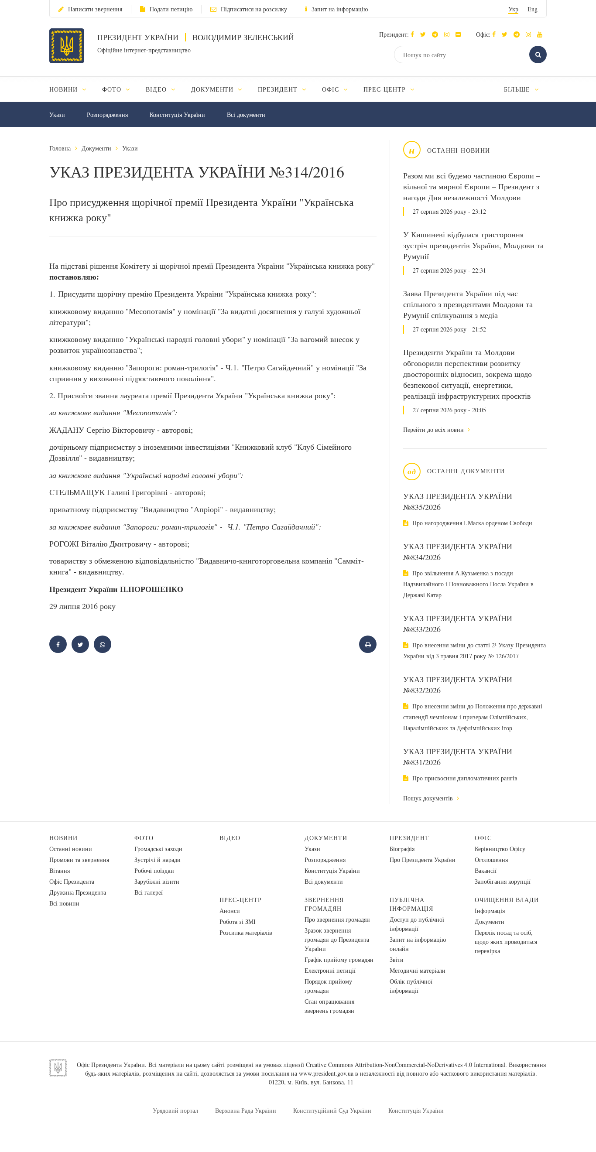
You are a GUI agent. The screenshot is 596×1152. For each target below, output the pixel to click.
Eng (532, 9)
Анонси (229, 910)
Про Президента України (423, 859)
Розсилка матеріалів (245, 932)
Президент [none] (279, 89)
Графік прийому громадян (339, 959)
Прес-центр (240, 900)
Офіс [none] (331, 89)
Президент (409, 838)
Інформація (490, 910)
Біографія (402, 848)
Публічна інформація (411, 904)
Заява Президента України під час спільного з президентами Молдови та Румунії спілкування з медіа (468, 304)
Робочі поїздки (154, 870)
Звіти (397, 959)
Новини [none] (64, 89)
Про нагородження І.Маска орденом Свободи (471, 523)
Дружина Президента (77, 892)
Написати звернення (95, 9)
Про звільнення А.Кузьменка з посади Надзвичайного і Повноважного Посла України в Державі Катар (468, 584)
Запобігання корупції (503, 881)
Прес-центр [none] (385, 89)
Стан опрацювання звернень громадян (329, 1006)
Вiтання (59, 870)
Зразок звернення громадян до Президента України (337, 939)
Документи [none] (213, 89)
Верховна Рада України (245, 1110)
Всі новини (64, 903)
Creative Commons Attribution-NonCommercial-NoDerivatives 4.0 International (405, 1064)
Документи (96, 148)
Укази (57, 114)
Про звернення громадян (337, 919)
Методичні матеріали (417, 970)
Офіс (483, 838)
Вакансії (486, 870)
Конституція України (177, 114)
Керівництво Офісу (500, 848)
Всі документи (246, 114)
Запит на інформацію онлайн (418, 944)
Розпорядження (107, 114)
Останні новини (70, 848)
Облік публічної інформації (411, 986)
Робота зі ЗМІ (237, 921)
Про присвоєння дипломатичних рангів (464, 778)
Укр (513, 9)
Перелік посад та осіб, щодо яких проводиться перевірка (506, 941)
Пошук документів (429, 798)
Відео (229, 838)
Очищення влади (507, 900)
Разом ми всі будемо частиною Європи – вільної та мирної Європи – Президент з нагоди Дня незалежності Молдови (471, 186)
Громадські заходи (158, 848)
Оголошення (491, 859)
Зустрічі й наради (157, 859)
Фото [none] (112, 89)
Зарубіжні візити (156, 881)
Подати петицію (171, 9)
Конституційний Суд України (332, 1110)
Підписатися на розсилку (254, 9)
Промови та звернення (79, 859)
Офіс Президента (71, 881)
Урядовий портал (175, 1110)
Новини (63, 838)
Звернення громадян (324, 904)
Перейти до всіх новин (434, 429)
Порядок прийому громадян (328, 986)
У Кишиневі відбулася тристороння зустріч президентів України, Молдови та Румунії (473, 245)
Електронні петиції (330, 970)
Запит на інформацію (340, 9)
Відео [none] (157, 89)
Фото (144, 838)
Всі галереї (148, 892)
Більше (518, 89)
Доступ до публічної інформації (417, 924)
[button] (425, 34)
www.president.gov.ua (326, 1073)
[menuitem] (71, 89)
